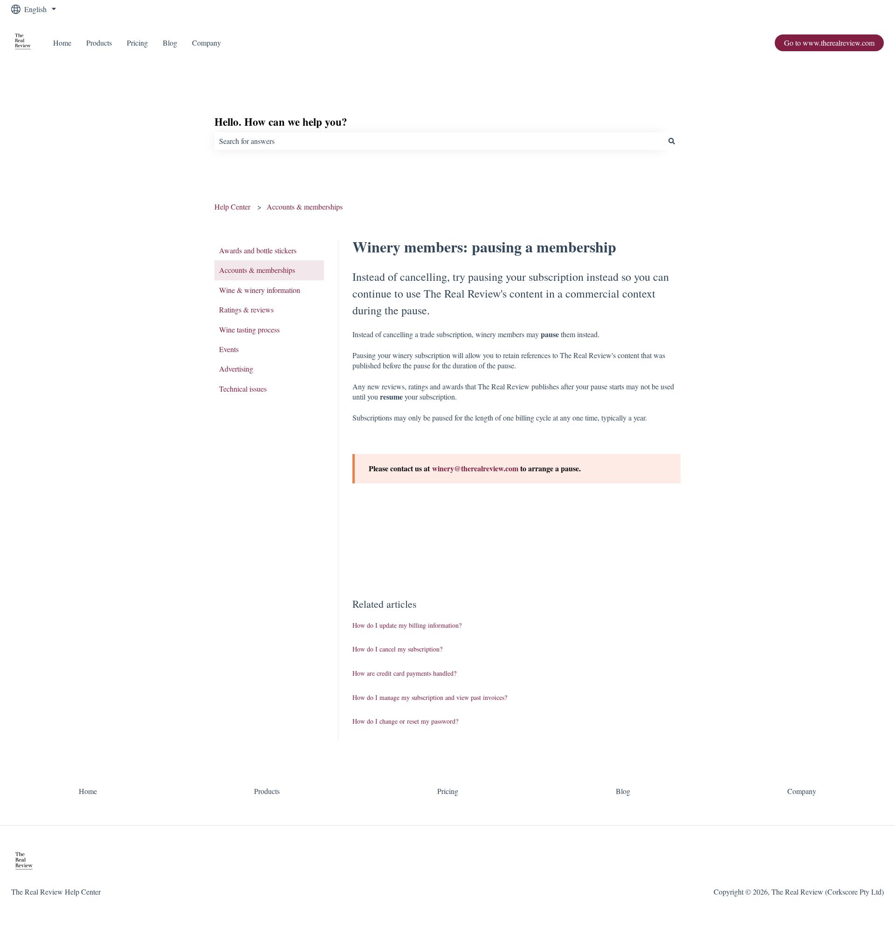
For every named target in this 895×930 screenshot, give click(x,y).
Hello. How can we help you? (280, 121)
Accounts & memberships (305, 206)
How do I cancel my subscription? (397, 649)
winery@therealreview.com (476, 468)
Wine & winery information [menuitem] (259, 290)
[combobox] (438, 141)
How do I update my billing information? (406, 625)
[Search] (672, 141)
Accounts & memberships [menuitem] (257, 270)
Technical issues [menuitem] (243, 389)
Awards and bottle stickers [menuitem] (257, 250)
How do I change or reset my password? (405, 721)
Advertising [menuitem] (236, 368)
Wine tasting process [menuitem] (249, 329)
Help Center (232, 206)
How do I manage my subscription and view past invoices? (429, 697)
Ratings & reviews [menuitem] (246, 309)
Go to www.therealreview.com (829, 43)
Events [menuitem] (229, 349)
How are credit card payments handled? (404, 673)
